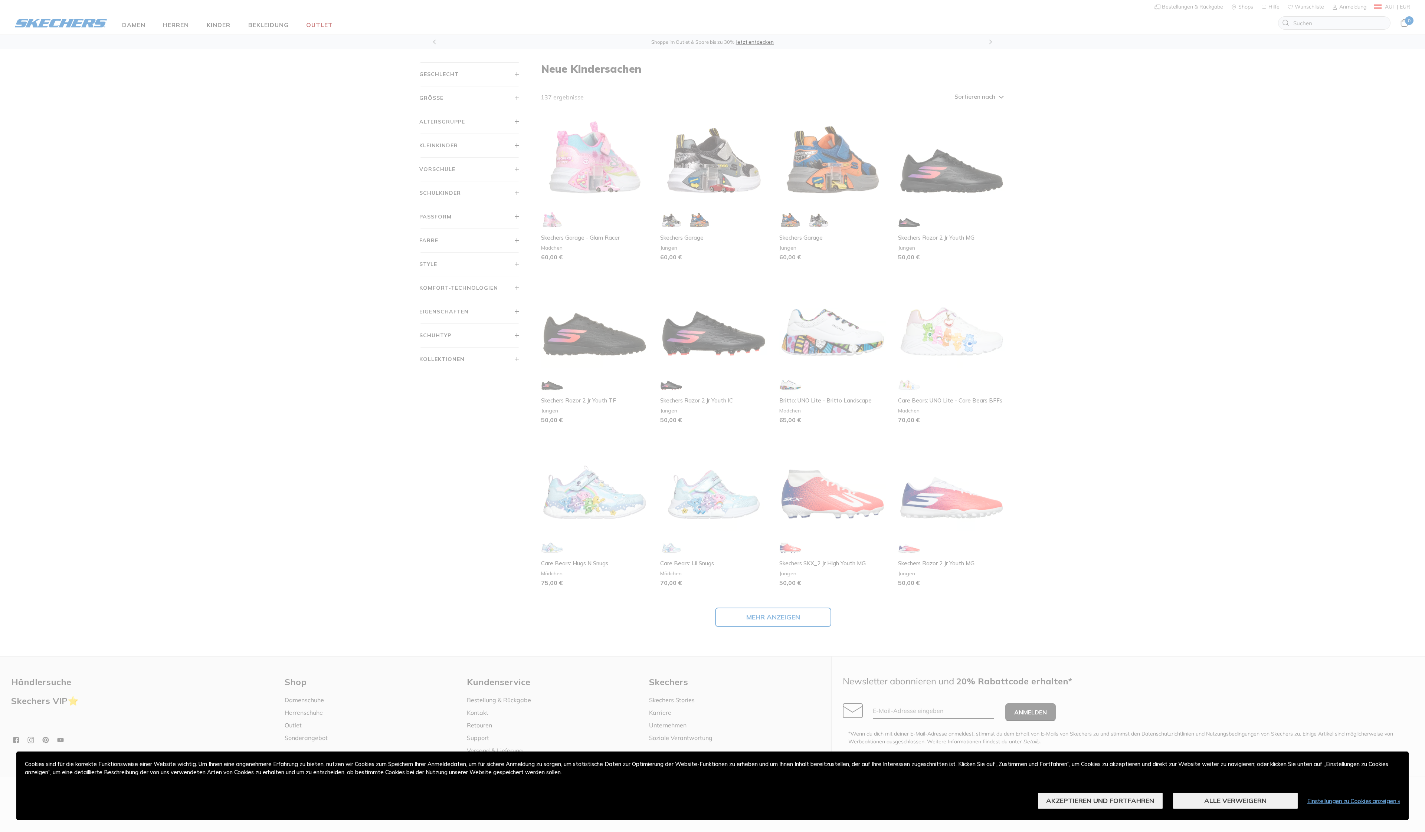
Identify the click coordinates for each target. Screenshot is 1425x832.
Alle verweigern (1235, 800)
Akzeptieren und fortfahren (1100, 800)
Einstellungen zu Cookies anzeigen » (1354, 801)
